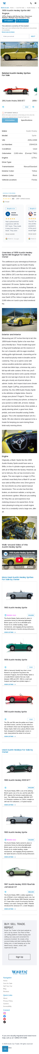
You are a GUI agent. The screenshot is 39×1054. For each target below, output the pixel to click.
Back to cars (5, 8)
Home (12, 8)
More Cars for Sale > (8, 32)
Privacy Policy (7, 1047)
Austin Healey (31, 8)
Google (16, 239)
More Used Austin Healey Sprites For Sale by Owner (17, 578)
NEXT (33, 36)
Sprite (34, 135)
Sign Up (19, 957)
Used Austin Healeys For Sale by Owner (17, 750)
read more (10, 234)
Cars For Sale (20, 8)
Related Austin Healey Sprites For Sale (16, 74)
